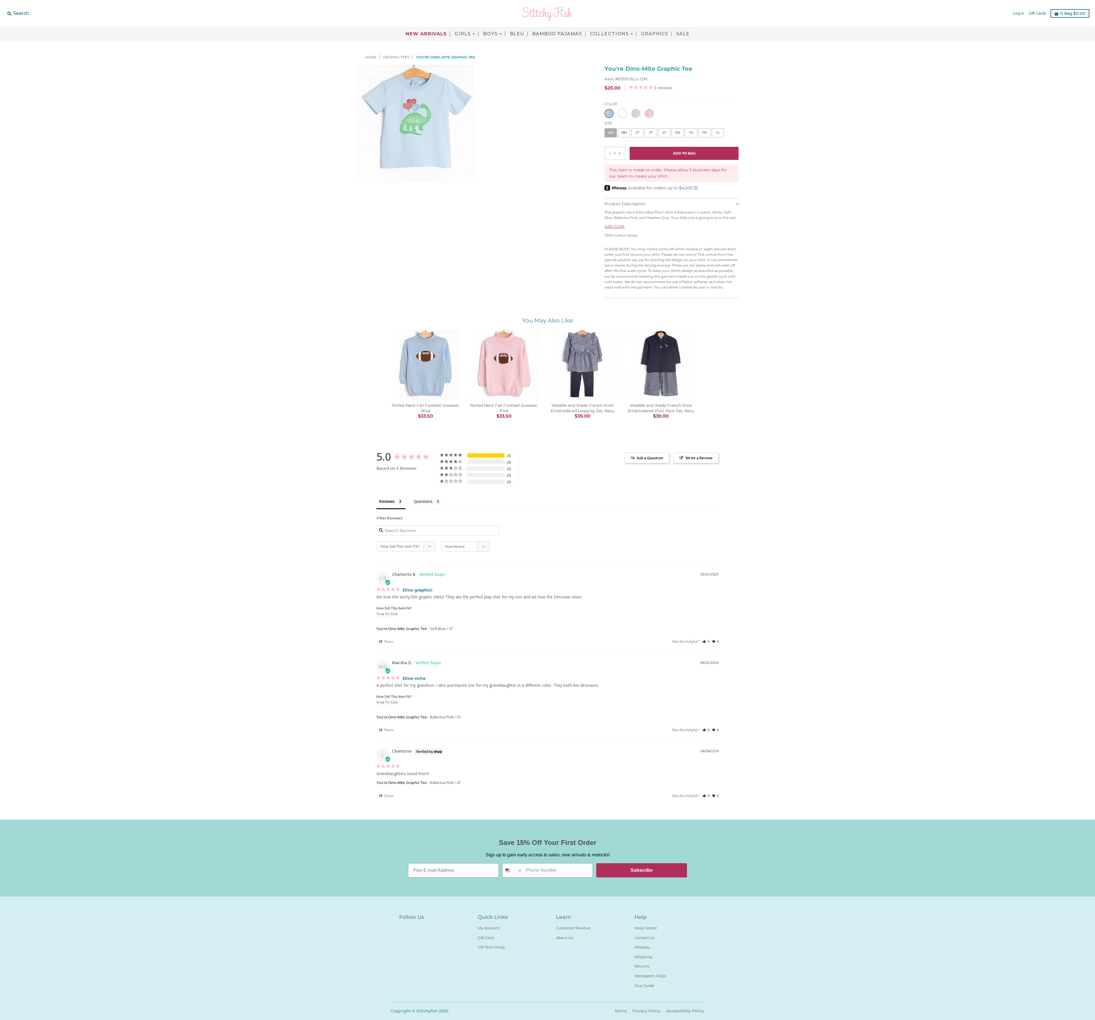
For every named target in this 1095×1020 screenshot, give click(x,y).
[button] (706, 641)
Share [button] (388, 641)
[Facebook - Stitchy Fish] (402, 926)
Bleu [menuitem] (517, 33)
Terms (621, 1010)
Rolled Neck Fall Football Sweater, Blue (426, 408)
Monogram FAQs (650, 976)
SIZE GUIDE (615, 226)
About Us (564, 937)
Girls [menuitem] (463, 33)
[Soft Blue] (609, 113)
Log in (1018, 13)
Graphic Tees (396, 57)
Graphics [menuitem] (654, 33)
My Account (488, 928)
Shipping (643, 956)
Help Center (645, 928)
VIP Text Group (491, 947)
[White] (622, 113)
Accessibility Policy (685, 1010)
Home (371, 57)
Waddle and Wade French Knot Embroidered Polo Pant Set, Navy (661, 408)
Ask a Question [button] (650, 457)
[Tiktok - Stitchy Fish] (423, 926)
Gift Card (486, 937)
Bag (1072, 13)
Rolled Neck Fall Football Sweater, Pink (504, 408)
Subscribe (641, 870)
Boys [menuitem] (490, 33)
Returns (641, 966)
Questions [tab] (423, 501)
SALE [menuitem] (683, 33)
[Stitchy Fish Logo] (547, 13)
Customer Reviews (573, 928)
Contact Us (644, 937)
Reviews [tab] (387, 501)
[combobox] (512, 870)
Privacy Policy (646, 1010)
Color (611, 104)
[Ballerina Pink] (649, 113)
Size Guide (644, 985)
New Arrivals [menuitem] (426, 33)
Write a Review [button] (699, 457)
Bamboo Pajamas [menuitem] (557, 33)
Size (608, 123)
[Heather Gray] (635, 113)
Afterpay (642, 947)
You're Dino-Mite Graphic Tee (401, 628)
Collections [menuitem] (609, 33)
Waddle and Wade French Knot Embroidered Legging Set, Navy (583, 408)
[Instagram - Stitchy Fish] (412, 926)
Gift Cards (1037, 13)
